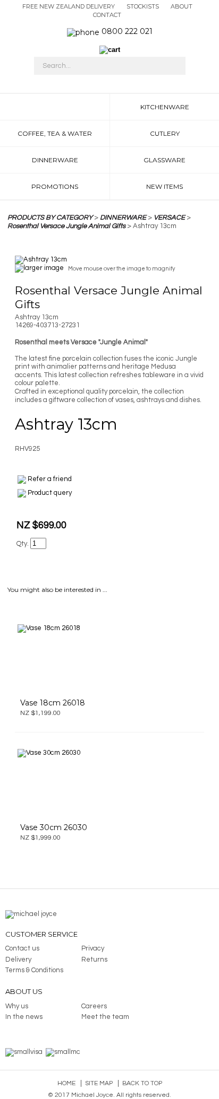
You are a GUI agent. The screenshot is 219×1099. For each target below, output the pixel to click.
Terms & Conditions (34, 970)
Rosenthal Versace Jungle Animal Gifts (66, 226)
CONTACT (107, 15)
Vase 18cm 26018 (52, 703)
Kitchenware (164, 107)
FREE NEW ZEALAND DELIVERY (68, 6)
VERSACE (169, 217)
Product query (50, 492)
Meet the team (105, 1016)
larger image (43, 268)
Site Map (99, 1083)
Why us (16, 1006)
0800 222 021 (127, 31)
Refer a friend (50, 479)
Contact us (22, 948)
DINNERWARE (123, 217)
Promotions (54, 186)
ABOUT (181, 6)
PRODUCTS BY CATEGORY (49, 217)
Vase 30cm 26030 (53, 827)
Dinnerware (55, 160)
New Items (164, 186)
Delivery (18, 959)
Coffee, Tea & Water (55, 133)
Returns (94, 959)
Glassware (165, 160)
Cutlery (165, 133)
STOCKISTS (143, 6)
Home (66, 1083)
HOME (55, 107)
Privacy (92, 948)
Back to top (142, 1083)
